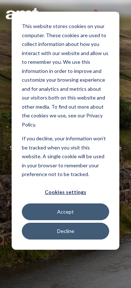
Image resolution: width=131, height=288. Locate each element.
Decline (65, 231)
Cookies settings (65, 192)
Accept (65, 212)
